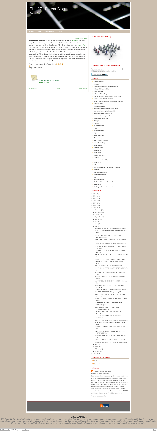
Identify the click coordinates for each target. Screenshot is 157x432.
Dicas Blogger (25, 430)
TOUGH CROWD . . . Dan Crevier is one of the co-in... (110, 259)
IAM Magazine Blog (99, 106)
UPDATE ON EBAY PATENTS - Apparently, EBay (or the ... (111, 292)
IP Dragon (97, 121)
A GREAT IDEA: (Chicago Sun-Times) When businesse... (111, 342)
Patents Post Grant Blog (101, 160)
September (98, 217)
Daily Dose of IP (98, 91)
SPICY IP (96, 177)
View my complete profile (98, 396)
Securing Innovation (100, 174)
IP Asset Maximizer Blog (101, 118)
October (97, 214)
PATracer (96, 165)
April (96, 344)
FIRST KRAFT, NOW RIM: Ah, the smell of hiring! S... (110, 265)
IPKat (95, 133)
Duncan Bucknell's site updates (103, 99)
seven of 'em (82, 45)
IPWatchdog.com (99, 135)
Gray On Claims (98, 103)
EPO (60, 31)
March (97, 346)
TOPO (154, 430)
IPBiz (95, 128)
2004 (95, 353)
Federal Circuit (49, 31)
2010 (95, 196)
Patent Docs (97, 152)
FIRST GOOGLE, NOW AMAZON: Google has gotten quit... (111, 320)
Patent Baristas (98, 148)
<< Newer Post (33, 88)
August (97, 219)
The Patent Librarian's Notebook (103, 182)
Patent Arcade (98, 145)
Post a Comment (44, 82)
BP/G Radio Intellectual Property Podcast (106, 86)
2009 (95, 198)
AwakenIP (97, 84)
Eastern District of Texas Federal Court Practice (108, 101)
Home (58, 88)
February (97, 349)
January (97, 351)
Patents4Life (97, 162)
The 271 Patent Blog (47, 9)
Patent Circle (97, 150)
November (98, 212)
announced (75, 40)
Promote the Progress (100, 172)
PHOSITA (96, 170)
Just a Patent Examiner (101, 140)
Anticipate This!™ (99, 81)
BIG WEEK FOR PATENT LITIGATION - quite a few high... (111, 244)
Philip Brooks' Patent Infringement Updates (107, 167)
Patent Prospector (99, 155)
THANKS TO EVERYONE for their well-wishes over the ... (111, 228)
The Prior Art (97, 184)
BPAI (39, 31)
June (96, 224)
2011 (95, 194)
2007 (95, 203)
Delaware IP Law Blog (100, 94)
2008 (95, 200)
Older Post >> (83, 88)
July (96, 221)
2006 (95, 205)
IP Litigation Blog (99, 125)
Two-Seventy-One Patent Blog (102, 371)
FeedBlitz (113, 71)
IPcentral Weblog (99, 130)
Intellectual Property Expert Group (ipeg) (106, 108)
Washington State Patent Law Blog (104, 187)
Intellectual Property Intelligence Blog (105, 111)
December (98, 210)
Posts (95, 361)
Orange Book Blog (99, 143)
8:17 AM (58, 64)
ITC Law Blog (97, 138)
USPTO (31, 31)
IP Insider (96, 123)
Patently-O (97, 157)
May (96, 226)
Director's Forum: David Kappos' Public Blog (107, 96)
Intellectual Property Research (103, 113)
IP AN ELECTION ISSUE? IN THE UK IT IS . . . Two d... (110, 340)
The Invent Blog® (99, 179)
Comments (97, 364)
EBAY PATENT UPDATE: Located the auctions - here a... (111, 289)
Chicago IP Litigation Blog (101, 89)
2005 (95, 208)
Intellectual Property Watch (102, 116)
